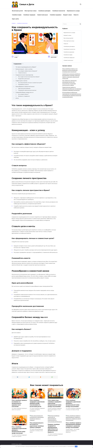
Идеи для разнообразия (24, 88)
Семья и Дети (26, 4)
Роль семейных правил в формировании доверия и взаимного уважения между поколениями (73, 425)
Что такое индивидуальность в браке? (26, 67)
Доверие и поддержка (24, 96)
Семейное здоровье (55, 14)
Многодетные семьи (30, 10)
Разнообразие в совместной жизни (25, 86)
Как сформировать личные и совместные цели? (30, 82)
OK (76, 446)
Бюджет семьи (67, 14)
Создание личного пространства (24, 75)
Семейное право (16, 14)
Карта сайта (15, 18)
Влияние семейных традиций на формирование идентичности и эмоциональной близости (54, 428)
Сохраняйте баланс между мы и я (24, 92)
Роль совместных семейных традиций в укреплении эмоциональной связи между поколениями (54, 403)
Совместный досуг (42, 14)
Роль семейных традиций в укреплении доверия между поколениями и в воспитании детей (37, 403)
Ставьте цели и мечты (21, 80)
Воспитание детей (17, 10)
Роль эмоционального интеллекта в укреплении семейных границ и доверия (37, 425)
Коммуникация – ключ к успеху (24, 69)
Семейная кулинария (44, 10)
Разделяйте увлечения (24, 78)
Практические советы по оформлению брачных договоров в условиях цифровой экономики (71, 89)
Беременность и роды (73, 10)
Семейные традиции (29, 14)
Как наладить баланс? (23, 94)
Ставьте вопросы (22, 72)
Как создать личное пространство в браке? (29, 76)
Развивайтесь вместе (23, 84)
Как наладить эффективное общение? (27, 71)
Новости (76, 14)
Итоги (17, 98)
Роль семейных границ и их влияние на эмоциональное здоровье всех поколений (70, 70)
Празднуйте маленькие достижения (27, 90)
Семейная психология (58, 10)
